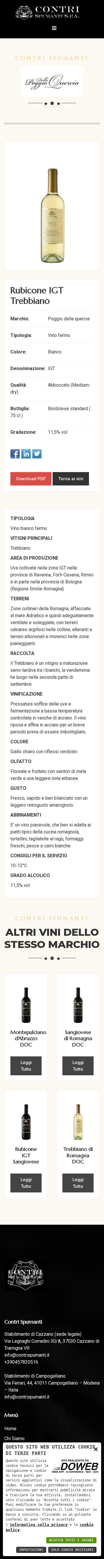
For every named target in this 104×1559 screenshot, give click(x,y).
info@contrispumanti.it (26, 1355)
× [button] (96, 1449)
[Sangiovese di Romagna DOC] (78, 1001)
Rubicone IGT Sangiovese (26, 1155)
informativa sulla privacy (39, 1524)
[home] (52, 12)
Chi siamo (14, 1438)
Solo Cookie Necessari (72, 1550)
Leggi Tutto (26, 1066)
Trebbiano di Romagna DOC (78, 1155)
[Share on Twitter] (37, 453)
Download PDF (31, 478)
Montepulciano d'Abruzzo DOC (28, 1038)
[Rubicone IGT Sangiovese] (26, 1118)
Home (10, 1428)
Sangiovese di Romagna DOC (78, 1038)
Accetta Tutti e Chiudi (71, 1540)
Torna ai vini (70, 478)
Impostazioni (31, 1550)
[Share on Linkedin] (26, 453)
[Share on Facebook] (15, 453)
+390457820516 (21, 1362)
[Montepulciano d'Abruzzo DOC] (26, 1001)
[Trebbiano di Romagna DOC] (78, 1118)
